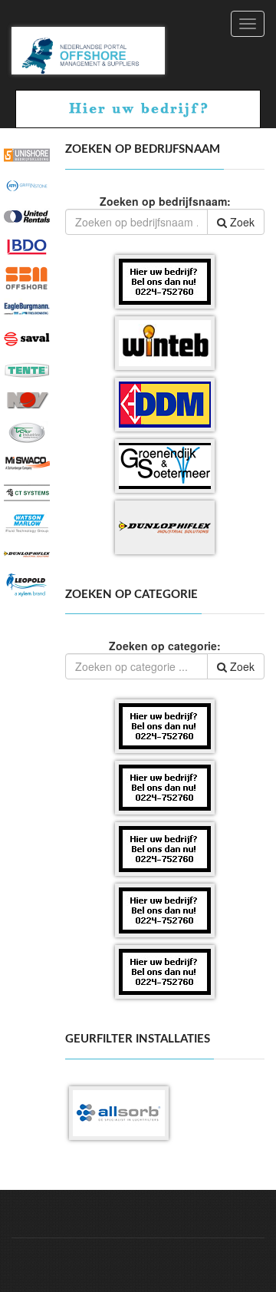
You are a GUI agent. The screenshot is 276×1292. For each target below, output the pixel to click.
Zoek (241, 222)
